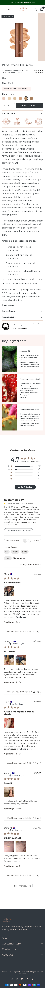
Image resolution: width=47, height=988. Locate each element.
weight (15, 552)
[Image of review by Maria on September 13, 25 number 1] (9, 591)
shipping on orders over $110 (22, 2)
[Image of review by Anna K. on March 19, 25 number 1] (9, 792)
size (7, 552)
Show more (19, 558)
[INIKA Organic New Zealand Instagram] (12, 979)
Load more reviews (22, 886)
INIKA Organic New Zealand (19, 972)
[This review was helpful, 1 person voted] (34, 692)
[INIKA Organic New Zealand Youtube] (32, 979)
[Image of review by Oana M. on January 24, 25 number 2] (21, 846)
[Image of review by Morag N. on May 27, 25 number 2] (21, 660)
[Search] (9, 9)
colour (8, 558)
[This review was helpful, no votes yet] (33, 631)
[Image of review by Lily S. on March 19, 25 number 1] (9, 723)
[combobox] (30, 564)
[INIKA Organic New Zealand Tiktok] (27, 979)
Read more (21, 617)
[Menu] (4, 9)
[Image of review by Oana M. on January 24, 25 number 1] (9, 846)
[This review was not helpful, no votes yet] (38, 631)
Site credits (22, 974)
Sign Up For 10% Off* (15, 89)
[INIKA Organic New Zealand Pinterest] (22, 979)
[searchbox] (13, 541)
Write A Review (25, 487)
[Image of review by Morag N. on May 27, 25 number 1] (9, 660)
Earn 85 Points (8, 16)
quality (24, 552)
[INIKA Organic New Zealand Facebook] (17, 979)
